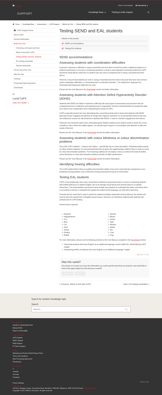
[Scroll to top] (12, 288)
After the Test (19, 74)
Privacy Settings (18, 383)
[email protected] (89, 388)
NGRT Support (18, 340)
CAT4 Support (17, 337)
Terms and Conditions (20, 356)
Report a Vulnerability (20, 331)
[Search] (143, 12)
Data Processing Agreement (22, 359)
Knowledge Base (96, 12)
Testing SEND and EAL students (28, 57)
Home (17, 24)
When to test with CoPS (25, 52)
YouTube (16, 374)
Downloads (18, 87)
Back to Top (144, 254)
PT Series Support (19, 346)
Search (34, 304)
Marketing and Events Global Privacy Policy (28, 353)
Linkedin (16, 371)
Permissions (17, 362)
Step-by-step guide (23, 66)
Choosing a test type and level (28, 48)
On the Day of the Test (22, 70)
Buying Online (17, 328)
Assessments (42, 24)
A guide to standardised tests (23, 325)
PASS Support (17, 343)
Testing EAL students (73, 48)
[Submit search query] (126, 309)
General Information (21, 39)
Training (17, 79)
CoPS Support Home (24, 30)
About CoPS (19, 35)
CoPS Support (54, 24)
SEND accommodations (74, 43)
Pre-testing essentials (24, 61)
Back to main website (126, 5)
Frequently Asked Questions (25, 83)
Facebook (16, 377)
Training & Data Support (122, 12)
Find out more (20, 103)
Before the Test (67, 24)
